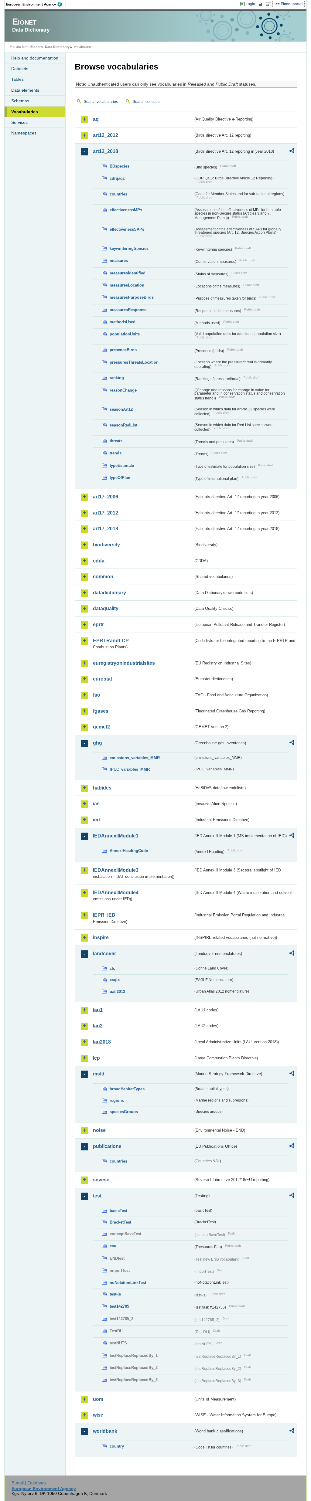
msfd (98, 1073)
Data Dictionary (57, 47)
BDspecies (119, 166)
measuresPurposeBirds (132, 297)
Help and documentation (34, 58)
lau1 (98, 1010)
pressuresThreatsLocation (134, 362)
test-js (115, 1294)
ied (96, 819)
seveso (101, 1179)
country (117, 1446)
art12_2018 (105, 151)
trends (115, 453)
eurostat (102, 678)
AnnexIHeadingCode (129, 850)
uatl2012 (117, 991)
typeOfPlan (120, 477)
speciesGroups (124, 1111)
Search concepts (146, 102)
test (97, 1195)
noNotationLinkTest (128, 1282)
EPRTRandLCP (111, 640)
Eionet (35, 47)
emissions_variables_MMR (135, 758)
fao (96, 695)
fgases (100, 711)
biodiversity (106, 544)
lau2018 (102, 1041)
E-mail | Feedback (29, 1482)
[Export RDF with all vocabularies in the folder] (291, 151)
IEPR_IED (104, 915)
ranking (117, 377)
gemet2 (101, 726)
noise (99, 1130)
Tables (17, 79)
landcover (104, 953)
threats (116, 441)
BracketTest (120, 1222)
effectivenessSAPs (127, 229)
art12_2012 (105, 135)
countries (118, 194)
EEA (36, 4)
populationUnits (125, 334)
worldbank (105, 1431)
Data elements (25, 90)
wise (98, 1415)
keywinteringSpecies (129, 248)
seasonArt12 (121, 409)
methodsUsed (122, 322)
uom (98, 1399)
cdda (98, 560)
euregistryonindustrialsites (124, 663)
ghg (97, 742)
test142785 (119, 1306)
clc (112, 968)
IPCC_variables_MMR (130, 769)
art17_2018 (105, 528)
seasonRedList (123, 425)
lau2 (98, 1025)
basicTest (118, 1210)
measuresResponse (128, 309)
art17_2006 (105, 496)
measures (119, 260)
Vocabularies (24, 111)
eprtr (98, 624)
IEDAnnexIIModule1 (115, 835)
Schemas (20, 100)
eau (113, 1246)
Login (250, 4)
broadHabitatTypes (127, 1089)
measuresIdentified (127, 273)
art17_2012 (105, 512)
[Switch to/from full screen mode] (269, 4)
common (103, 576)
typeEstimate (122, 465)
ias (96, 803)
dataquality (105, 608)
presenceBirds (123, 350)
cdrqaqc (117, 178)
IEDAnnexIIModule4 (115, 892)
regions (117, 1100)
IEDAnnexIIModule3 (115, 870)
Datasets (19, 68)
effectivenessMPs (126, 210)
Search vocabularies (101, 102)
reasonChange (123, 390)
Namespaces (23, 133)
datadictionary (109, 592)
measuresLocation (127, 285)
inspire (101, 937)
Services (19, 122)
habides (102, 787)
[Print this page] (261, 4)
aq (96, 119)
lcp (96, 1058)
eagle (115, 980)
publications (107, 1146)
